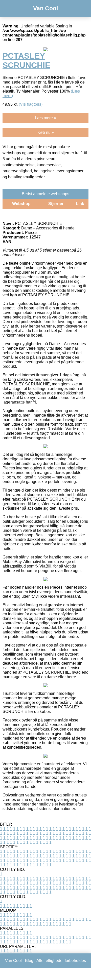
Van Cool (45, 8)
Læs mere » (45, 118)
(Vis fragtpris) (30, 104)
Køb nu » (45, 132)
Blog (29, 960)
